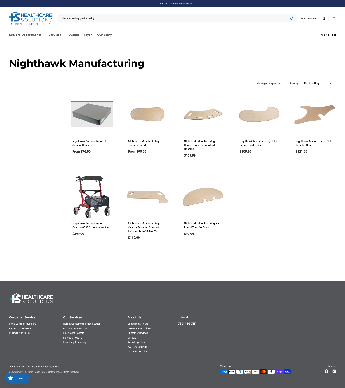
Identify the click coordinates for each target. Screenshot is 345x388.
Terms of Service (17, 366)
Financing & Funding (74, 342)
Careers (132, 337)
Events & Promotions (139, 328)
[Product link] (92, 127)
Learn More (185, 3)
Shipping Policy (51, 366)
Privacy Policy (35, 366)
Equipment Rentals (73, 332)
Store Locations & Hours (22, 323)
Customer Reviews (138, 332)
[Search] (292, 18)
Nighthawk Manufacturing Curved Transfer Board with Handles (200, 145)
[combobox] (177, 18)
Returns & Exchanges (21, 328)
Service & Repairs (72, 337)
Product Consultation (75, 328)
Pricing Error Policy (19, 332)
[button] (324, 18)
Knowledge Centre (138, 342)
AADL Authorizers (137, 346)
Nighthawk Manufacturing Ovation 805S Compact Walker (90, 225)
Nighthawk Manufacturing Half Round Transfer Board (202, 225)
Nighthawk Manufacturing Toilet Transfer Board (315, 143)
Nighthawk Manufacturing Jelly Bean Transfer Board (258, 143)
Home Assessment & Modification (82, 323)
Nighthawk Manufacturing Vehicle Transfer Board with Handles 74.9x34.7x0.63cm (144, 227)
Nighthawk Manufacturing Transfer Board (143, 143)
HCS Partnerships (137, 351)
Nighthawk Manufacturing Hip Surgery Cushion (90, 143)
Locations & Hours (138, 323)
